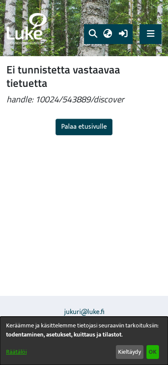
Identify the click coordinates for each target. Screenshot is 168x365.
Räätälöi (16, 351)
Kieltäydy (129, 352)
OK (152, 352)
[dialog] (84, 341)
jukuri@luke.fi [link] (84, 312)
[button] (92, 34)
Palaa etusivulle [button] (84, 127)
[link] (28, 28)
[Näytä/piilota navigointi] (151, 34)
